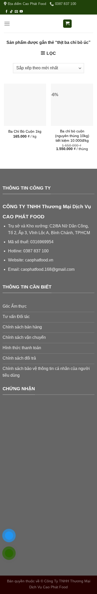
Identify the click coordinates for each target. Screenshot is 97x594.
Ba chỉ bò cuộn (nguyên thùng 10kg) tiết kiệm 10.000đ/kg (72, 135)
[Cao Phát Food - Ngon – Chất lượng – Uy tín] (48, 23)
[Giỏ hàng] (67, 23)
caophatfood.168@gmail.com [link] (47, 269)
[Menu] (7, 23)
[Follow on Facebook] (6, 12)
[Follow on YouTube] (21, 12)
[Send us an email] (16, 12)
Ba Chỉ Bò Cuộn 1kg (24, 131)
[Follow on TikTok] (11, 12)
